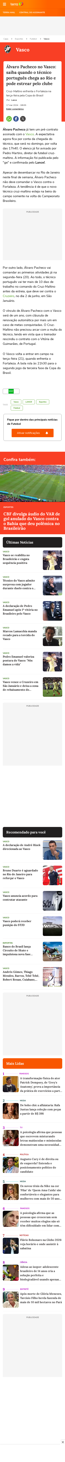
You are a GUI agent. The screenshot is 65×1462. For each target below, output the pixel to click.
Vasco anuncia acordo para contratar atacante (20, 897)
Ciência (23, 1262)
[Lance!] (11, 391)
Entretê (24, 1289)
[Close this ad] (62, 1442)
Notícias (24, 1235)
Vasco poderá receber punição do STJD (17, 923)
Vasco (46, 38)
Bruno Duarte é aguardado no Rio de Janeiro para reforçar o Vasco (20, 874)
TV (21, 1127)
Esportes (19, 38)
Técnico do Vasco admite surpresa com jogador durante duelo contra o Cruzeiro (19, 584)
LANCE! (28, 402)
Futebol (33, 38)
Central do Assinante (32, 12)
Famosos (24, 1073)
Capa (6, 38)
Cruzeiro (8, 296)
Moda (23, 1100)
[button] (4, 4)
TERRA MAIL (9, 12)
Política (24, 1154)
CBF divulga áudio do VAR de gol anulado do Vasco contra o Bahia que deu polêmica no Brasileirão (31, 521)
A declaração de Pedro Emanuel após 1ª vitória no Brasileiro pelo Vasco (20, 609)
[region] (32, 1453)
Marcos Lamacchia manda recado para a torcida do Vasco (20, 635)
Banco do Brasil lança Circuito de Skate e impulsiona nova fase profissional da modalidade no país (20, 950)
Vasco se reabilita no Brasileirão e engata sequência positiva (16, 559)
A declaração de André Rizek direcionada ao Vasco (22, 847)
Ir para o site (17, 4)
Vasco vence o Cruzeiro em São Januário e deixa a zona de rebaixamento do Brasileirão (20, 686)
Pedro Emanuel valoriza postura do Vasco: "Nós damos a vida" (18, 660)
